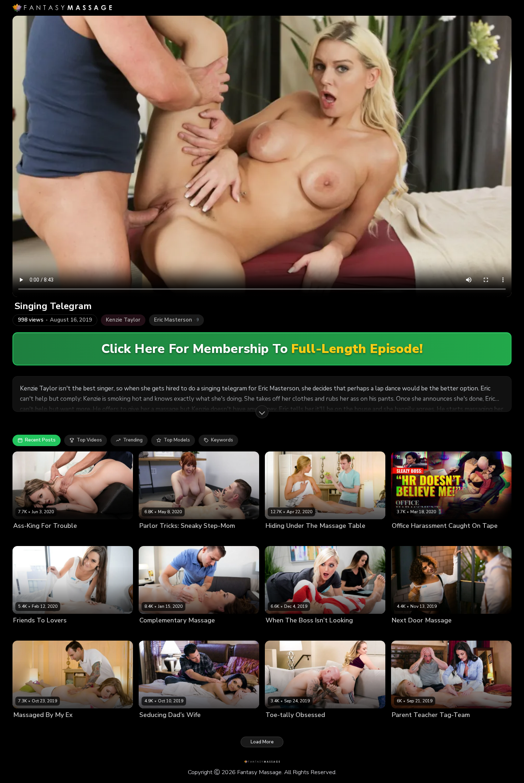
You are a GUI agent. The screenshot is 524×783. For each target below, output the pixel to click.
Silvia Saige (152, 726)
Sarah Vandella (283, 537)
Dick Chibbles (183, 726)
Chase (434, 632)
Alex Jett (313, 537)
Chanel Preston (156, 632)
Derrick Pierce (441, 537)
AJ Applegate (281, 726)
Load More (262, 742)
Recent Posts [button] (40, 440)
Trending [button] (133, 440)
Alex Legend (52, 726)
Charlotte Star (29, 632)
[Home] (62, 8)
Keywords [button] (222, 440)
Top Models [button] (177, 440)
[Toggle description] (262, 411)
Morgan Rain (280, 632)
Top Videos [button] (89, 440)
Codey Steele (192, 632)
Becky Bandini (407, 537)
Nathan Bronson (193, 537)
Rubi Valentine (408, 632)
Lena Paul (24, 726)
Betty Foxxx (26, 537)
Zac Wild (468, 726)
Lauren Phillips (156, 537)
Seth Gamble (216, 726)
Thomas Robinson (68, 632)
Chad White (310, 632)
